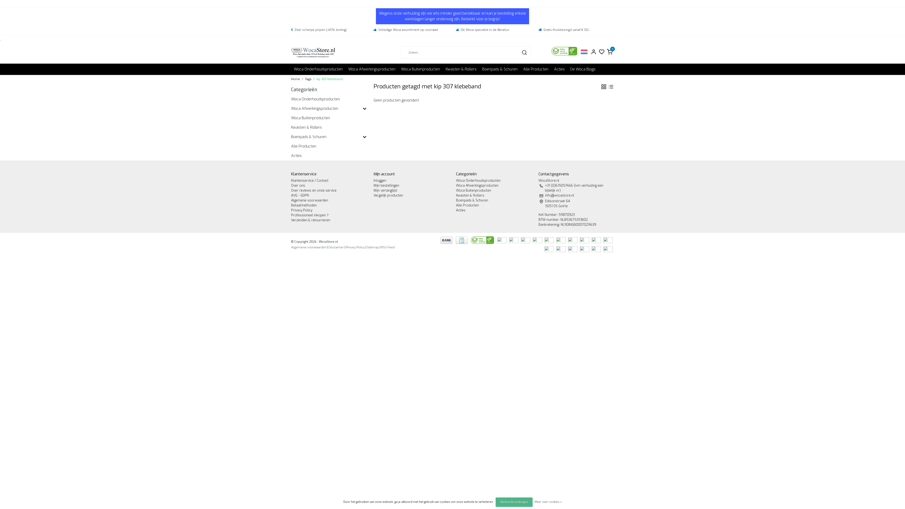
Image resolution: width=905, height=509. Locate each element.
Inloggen (380, 180)
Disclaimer (336, 247)
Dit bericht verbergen (514, 502)
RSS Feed (388, 247)
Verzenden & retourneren (310, 220)
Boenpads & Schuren (500, 69)
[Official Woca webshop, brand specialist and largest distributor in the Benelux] (313, 52)
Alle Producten (535, 69)
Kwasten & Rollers (461, 69)
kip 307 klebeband (330, 79)
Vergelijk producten (388, 195)
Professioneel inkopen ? (310, 215)
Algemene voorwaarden (309, 200)
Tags (308, 79)
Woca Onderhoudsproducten (318, 69)
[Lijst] (611, 87)
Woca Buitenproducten (420, 69)
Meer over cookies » (548, 502)
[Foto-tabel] (604, 87)
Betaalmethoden (304, 205)
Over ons (298, 185)
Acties (559, 69)
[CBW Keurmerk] (483, 240)
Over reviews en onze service (314, 190)
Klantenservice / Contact (310, 180)
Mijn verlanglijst (385, 190)
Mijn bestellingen (386, 185)
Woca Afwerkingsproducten (371, 69)
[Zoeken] (524, 52)
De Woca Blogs (583, 69)
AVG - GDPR (300, 195)
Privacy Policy (301, 210)
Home (295, 79)
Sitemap (373, 247)
